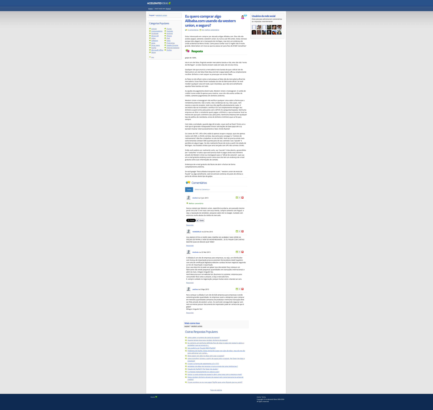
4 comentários (193, 30)
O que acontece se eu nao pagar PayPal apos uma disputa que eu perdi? (215, 382)
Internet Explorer (173, 48)
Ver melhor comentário (210, 30)
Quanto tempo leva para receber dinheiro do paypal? (208, 340)
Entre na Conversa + (202, 189)
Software (154, 40)
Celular (154, 29)
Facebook (154, 33)
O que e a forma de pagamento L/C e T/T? (203, 363)
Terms (264, 397)
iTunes (169, 29)
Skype (153, 52)
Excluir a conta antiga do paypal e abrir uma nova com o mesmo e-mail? (215, 374)
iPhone (169, 36)
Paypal (168, 9)
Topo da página (216, 390)
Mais (152, 57)
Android (170, 33)
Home (150, 9)
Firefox (169, 50)
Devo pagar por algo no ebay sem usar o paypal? (206, 356)
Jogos (153, 43)
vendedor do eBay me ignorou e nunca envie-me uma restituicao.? (213, 366)
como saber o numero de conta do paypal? (204, 337)
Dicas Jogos (155, 45)
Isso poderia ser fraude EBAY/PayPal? (201, 348)
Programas (171, 43)
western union (161, 15)
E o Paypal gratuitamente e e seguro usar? (203, 372)
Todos (189, 189)
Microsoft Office (157, 50)
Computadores (156, 31)
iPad (168, 38)
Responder (190, 225)
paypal (187, 326)
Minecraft (155, 36)
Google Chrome (172, 45)
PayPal (153, 48)
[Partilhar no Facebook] (200, 221)
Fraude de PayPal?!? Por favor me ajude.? (203, 369)
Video (153, 38)
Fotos (168, 40)
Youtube (170, 31)
